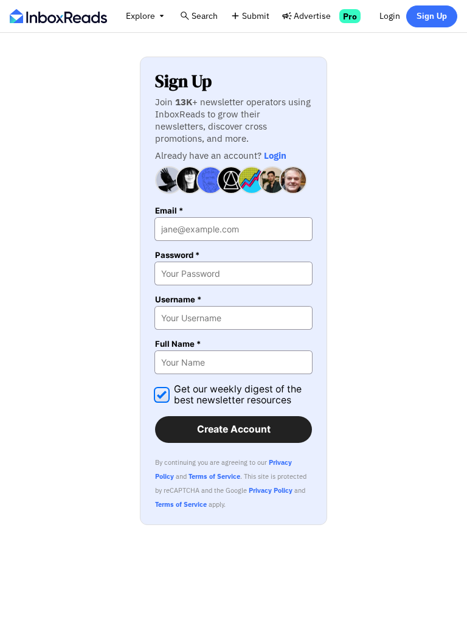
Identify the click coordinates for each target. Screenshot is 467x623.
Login (389, 15)
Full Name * (178, 344)
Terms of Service (214, 476)
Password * (177, 255)
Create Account (234, 429)
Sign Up (432, 16)
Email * (169, 210)
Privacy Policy (270, 490)
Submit (255, 15)
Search (205, 15)
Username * (178, 299)
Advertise (312, 15)
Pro (350, 16)
